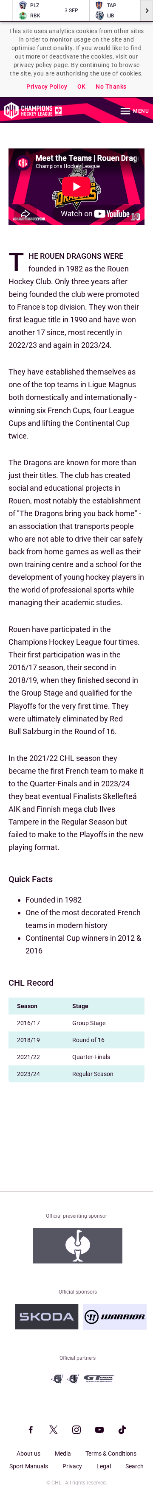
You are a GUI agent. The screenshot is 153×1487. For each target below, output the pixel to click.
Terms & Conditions (110, 1453)
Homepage (33, 110)
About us (28, 1453)
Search (134, 1466)
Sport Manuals (28, 1466)
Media (63, 1453)
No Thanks (111, 86)
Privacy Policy (46, 86)
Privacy (72, 1466)
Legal (103, 1466)
